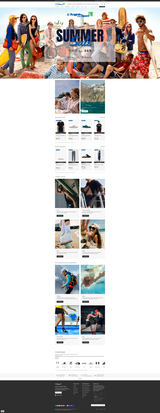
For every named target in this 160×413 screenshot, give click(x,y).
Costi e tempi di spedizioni (86, 385)
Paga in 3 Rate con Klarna (86, 390)
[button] (104, 4)
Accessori (77, 6)
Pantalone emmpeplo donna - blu (73, 164)
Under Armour (65, 356)
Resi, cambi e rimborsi (85, 387)
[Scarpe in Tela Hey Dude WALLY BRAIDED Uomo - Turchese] (86, 126)
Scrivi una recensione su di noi (96, 405)
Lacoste (87, 356)
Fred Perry (102, 356)
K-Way (99, 356)
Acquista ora (60, 215)
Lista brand (57, 358)
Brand (86, 6)
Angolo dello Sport (59, 409)
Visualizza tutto (102, 117)
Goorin (75, 356)
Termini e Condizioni (85, 392)
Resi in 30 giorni (97, 0)
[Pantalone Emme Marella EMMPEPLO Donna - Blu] (73, 156)
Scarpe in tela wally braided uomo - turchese (86, 135)
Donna (77, 73)
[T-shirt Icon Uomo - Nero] (99, 126)
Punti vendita (96, 6)
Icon (55, 357)
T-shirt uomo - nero (97, 135)
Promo (62, 6)
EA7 (88, 356)
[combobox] (82, 4)
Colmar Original (92, 356)
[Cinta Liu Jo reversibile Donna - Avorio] (61, 156)
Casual (59, 1)
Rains (57, 357)
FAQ (82, 397)
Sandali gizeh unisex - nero (86, 164)
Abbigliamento (67, 6)
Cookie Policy (84, 395)
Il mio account (100, 409)
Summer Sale (57, 6)
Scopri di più (59, 111)
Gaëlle (69, 356)
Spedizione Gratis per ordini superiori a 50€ (61, 0)
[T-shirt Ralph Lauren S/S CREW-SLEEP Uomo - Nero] (61, 126)
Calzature (72, 6)
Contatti (74, 385)
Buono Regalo (103, 0)
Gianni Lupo (78, 356)
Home (56, 1)
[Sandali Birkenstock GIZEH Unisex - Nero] (86, 156)
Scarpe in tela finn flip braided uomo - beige (73, 135)
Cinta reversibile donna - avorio (60, 164)
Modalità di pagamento (86, 388)
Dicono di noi (75, 390)
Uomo (83, 73)
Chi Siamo (74, 387)
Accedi (104, 409)
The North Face (82, 356)
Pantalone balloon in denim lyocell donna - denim (98, 164)
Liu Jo (61, 356)
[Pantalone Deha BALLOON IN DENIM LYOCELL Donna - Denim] (99, 156)
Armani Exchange (57, 356)
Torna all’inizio (80, 378)
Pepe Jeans (71, 356)
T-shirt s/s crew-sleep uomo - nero (60, 135)
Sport (62, 1)
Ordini (92, 6)
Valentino (96, 356)
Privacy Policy (84, 393)
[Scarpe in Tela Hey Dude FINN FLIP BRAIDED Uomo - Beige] (73, 126)
